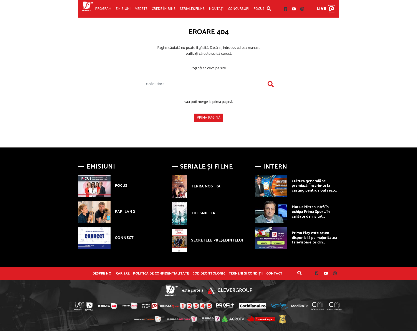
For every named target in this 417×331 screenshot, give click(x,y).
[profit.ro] (225, 305)
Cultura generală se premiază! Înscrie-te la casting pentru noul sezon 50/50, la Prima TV (314, 188)
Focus (259, 9)
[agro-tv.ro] (233, 319)
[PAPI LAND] (94, 212)
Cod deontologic (208, 273)
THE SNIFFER (203, 213)
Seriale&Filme (192, 9)
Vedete (141, 9)
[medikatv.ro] (299, 306)
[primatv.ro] (79, 306)
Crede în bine (163, 9)
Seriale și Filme (206, 166)
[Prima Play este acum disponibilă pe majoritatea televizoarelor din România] (271, 238)
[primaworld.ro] (211, 319)
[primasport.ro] (186, 306)
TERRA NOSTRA (205, 186)
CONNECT (124, 238)
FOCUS (121, 185)
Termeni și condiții (246, 273)
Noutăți (216, 9)
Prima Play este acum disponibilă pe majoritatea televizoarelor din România (314, 240)
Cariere (123, 273)
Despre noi (103, 273)
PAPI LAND (125, 212)
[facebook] (285, 9)
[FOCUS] (94, 186)
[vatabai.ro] (282, 319)
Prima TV (87, 9)
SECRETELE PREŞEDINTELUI (217, 240)
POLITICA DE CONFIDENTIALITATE (161, 273)
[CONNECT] (94, 238)
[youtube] (294, 9)
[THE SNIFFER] (179, 213)
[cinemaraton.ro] (317, 306)
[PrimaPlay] (331, 9)
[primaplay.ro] (150, 306)
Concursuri (238, 9)
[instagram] (302, 9)
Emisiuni (123, 9)
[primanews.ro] (130, 306)
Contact (274, 273)
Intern (275, 166)
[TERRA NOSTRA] (179, 186)
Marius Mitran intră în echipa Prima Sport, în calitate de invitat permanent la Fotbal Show (315, 214)
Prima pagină (208, 118)
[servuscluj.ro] (261, 318)
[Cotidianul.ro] (252, 306)
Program (103, 9)
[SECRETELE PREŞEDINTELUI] (179, 240)
